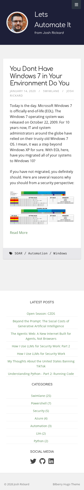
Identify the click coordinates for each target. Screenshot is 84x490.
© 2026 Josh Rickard (16, 484)
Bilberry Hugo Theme (66, 484)
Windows (60, 253)
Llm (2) (41, 433)
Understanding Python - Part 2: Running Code (41, 374)
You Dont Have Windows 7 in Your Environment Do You (39, 76)
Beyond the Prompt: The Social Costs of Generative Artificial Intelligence (41, 323)
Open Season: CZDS (41, 314)
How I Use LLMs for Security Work (41, 354)
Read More (19, 232)
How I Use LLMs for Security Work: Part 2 (41, 346)
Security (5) (41, 411)
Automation (38, 253)
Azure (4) (41, 418)
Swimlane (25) (41, 396)
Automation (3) (40, 426)
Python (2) (41, 441)
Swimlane (51, 91)
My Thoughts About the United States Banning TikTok (41, 363)
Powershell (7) (41, 403)
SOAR (18, 253)
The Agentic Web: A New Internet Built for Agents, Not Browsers (41, 336)
